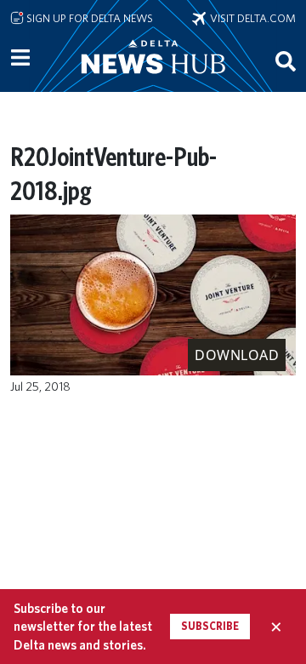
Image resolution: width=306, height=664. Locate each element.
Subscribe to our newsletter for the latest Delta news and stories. (83, 626)
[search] (285, 60)
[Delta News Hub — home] (153, 80)
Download (237, 355)
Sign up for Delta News (88, 18)
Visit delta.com (251, 18)
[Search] (285, 60)
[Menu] (20, 58)
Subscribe (210, 626)
